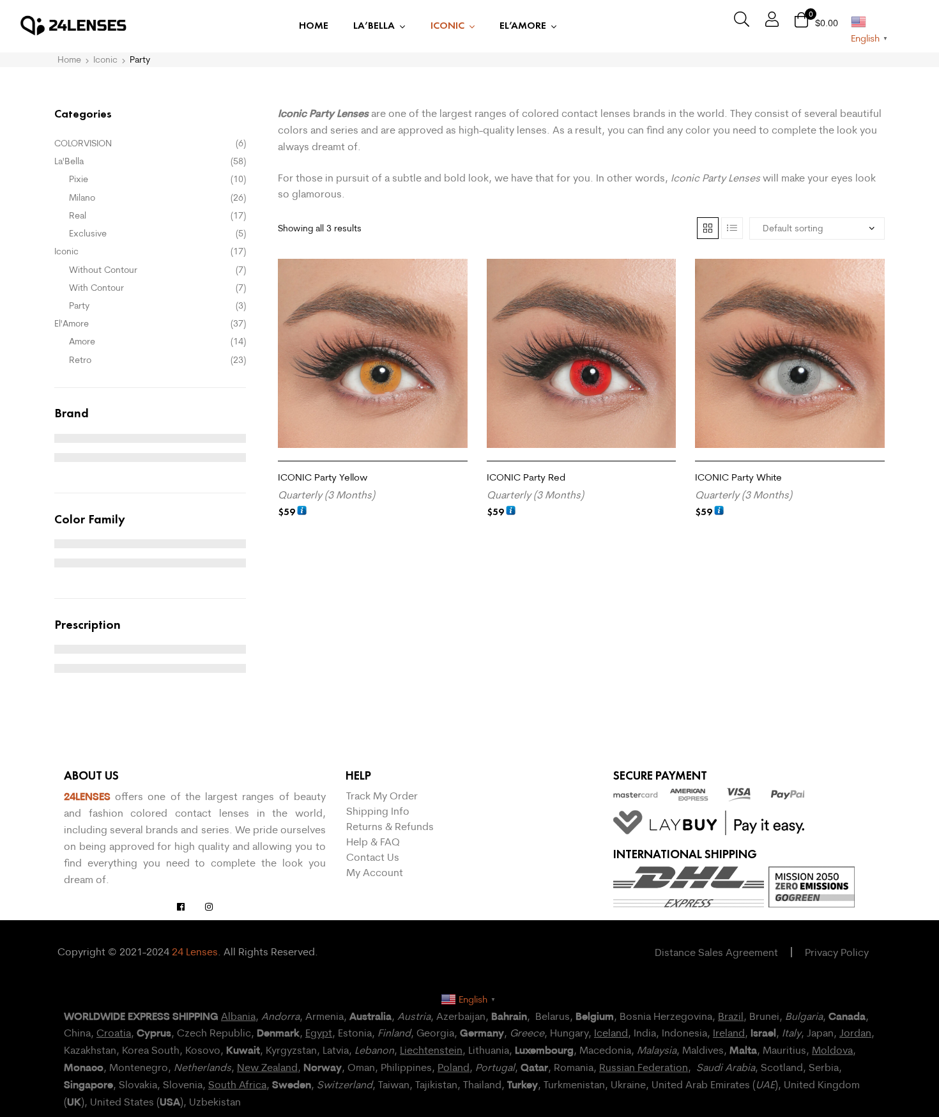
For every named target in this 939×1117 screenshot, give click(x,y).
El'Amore (71, 323)
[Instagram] (208, 906)
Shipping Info (377, 811)
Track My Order (382, 795)
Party (79, 305)
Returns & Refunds (390, 826)
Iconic (105, 59)
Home (69, 59)
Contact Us (372, 857)
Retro (80, 360)
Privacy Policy (837, 952)
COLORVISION (83, 143)
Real (77, 215)
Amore (82, 341)
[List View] (732, 228)
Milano (82, 197)
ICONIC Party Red (526, 477)
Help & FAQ (373, 841)
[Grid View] (708, 228)
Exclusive (88, 233)
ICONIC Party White (738, 477)
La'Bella (69, 161)
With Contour (96, 287)
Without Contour (103, 269)
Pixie (78, 179)
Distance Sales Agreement (716, 952)
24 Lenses (195, 951)
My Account (374, 872)
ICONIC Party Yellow (322, 477)
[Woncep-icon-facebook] (180, 906)
